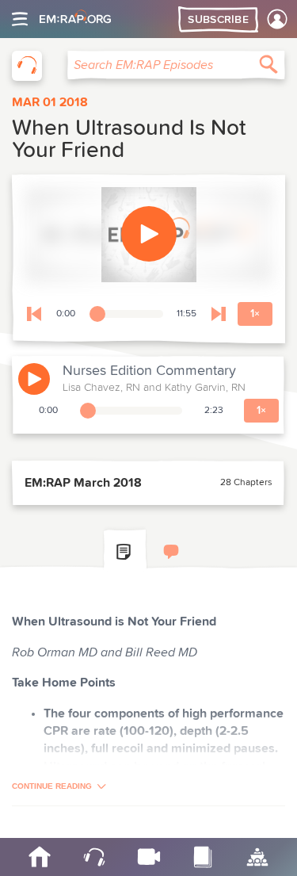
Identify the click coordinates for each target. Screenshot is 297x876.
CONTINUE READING (52, 786)
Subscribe (218, 19)
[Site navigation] (20, 19)
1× (255, 313)
